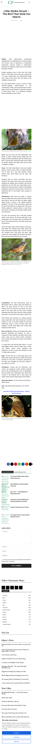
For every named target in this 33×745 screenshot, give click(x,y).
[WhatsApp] (19, 464)
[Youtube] (21, 587)
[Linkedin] (23, 464)
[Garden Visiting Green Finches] (6, 509)
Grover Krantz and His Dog (9, 655)
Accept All (16, 733)
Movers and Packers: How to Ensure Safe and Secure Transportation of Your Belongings (15, 717)
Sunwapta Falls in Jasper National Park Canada (14, 705)
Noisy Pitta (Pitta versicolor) (9, 709)
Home (3, 6)
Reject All (16, 741)
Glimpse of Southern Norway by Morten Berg (14, 659)
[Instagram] (7, 587)
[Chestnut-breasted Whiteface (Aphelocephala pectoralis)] (6, 504)
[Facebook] (8, 464)
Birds (12, 6)
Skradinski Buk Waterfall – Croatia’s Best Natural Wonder (14, 693)
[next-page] (5, 523)
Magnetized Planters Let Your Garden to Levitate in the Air (16, 645)
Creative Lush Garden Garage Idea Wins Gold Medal (16, 683)
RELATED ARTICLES (8, 472)
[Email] (30, 464)
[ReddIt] (26, 464)
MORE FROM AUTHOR (20, 472)
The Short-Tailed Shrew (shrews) (10, 701)
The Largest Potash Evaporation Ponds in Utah (14, 713)
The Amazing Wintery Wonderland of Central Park (15, 679)
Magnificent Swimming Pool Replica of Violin (14, 671)
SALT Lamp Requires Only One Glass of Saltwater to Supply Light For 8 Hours (15, 650)
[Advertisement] (16, 40)
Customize (16, 737)
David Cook (28, 151)
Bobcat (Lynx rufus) (7, 698)
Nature (7, 6)
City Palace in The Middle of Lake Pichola (13, 662)
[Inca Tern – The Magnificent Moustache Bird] (6, 493)
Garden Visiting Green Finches (19, 507)
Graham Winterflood (17, 264)
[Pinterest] (15, 464)
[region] (16, 731)
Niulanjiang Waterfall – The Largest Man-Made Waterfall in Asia (14, 667)
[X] (12, 464)
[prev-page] (3, 523)
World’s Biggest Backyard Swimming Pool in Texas (15, 675)
